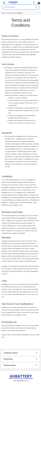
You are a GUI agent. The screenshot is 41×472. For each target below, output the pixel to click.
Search (36, 7)
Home (3, 13)
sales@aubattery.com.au (23, 256)
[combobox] (17, 7)
